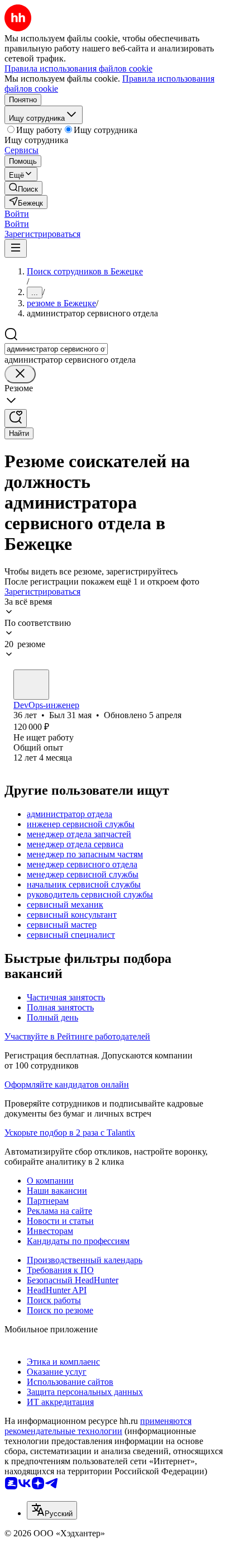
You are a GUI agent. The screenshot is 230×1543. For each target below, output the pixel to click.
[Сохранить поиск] (15, 418)
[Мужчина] (31, 685)
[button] (16, 214)
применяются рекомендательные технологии (97, 1426)
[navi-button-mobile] (15, 248)
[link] (23, 188)
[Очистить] (20, 374)
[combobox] (56, 349)
